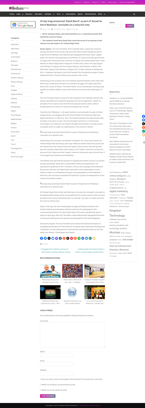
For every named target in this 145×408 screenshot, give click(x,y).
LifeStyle (47, 14)
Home (12, 14)
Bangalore (112, 179)
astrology (14, 53)
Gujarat (111, 200)
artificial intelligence (117, 176)
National (45, 244)
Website (43, 370)
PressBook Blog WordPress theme (89, 405)
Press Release (16, 115)
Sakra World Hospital (114, 242)
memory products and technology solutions (118, 226)
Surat (129, 253)
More (100, 14)
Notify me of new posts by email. (54, 390)
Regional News (16, 119)
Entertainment (90, 14)
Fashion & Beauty (17, 78)
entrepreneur (122, 198)
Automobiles (70, 14)
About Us (78, 2)
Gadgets (14, 90)
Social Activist (113, 253)
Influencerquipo (123, 206)
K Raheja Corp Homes (117, 219)
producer (113, 240)
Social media (122, 253)
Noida (122, 236)
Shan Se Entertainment (120, 246)
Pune (120, 240)
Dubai (123, 195)
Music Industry (126, 233)
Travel (13, 144)
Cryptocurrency (116, 188)
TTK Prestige (112, 256)
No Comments (73, 29)
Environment (15, 74)
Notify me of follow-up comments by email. (58, 385)
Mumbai (114, 232)
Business (29, 14)
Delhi (125, 188)
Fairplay (130, 198)
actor (125, 172)
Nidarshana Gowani (114, 236)
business (127, 182)
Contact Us (95, 2)
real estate (128, 239)
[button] (41, 238)
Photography (15, 107)
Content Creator (113, 184)
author (129, 176)
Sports (80, 14)
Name (43, 352)
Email (42, 361)
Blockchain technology (116, 182)
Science (14, 128)
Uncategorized (16, 148)
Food (13, 86)
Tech (58, 14)
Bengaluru (121, 179)
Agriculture (15, 44)
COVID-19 (121, 184)
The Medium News (59, 29)
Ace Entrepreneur (115, 172)
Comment (44, 321)
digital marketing (118, 191)
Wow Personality (17, 157)
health (122, 201)
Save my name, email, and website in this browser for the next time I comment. (72, 379)
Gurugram (116, 200)
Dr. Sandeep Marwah (114, 195)
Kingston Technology (117, 213)
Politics (13, 111)
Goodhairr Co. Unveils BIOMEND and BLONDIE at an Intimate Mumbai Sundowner (121, 101)
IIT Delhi (111, 203)
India (18, 14)
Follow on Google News (127, 2)
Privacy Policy (112, 2)
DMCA (104, 2)
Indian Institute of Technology (121, 203)
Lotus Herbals (114, 222)
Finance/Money (16, 82)
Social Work (15, 132)
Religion (14, 123)
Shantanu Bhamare (119, 249)
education (113, 198)
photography (128, 236)
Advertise (86, 2)
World (13, 153)
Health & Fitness (16, 94)
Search (112, 22)
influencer (113, 206)
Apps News (15, 49)
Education (38, 14)
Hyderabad (128, 201)
